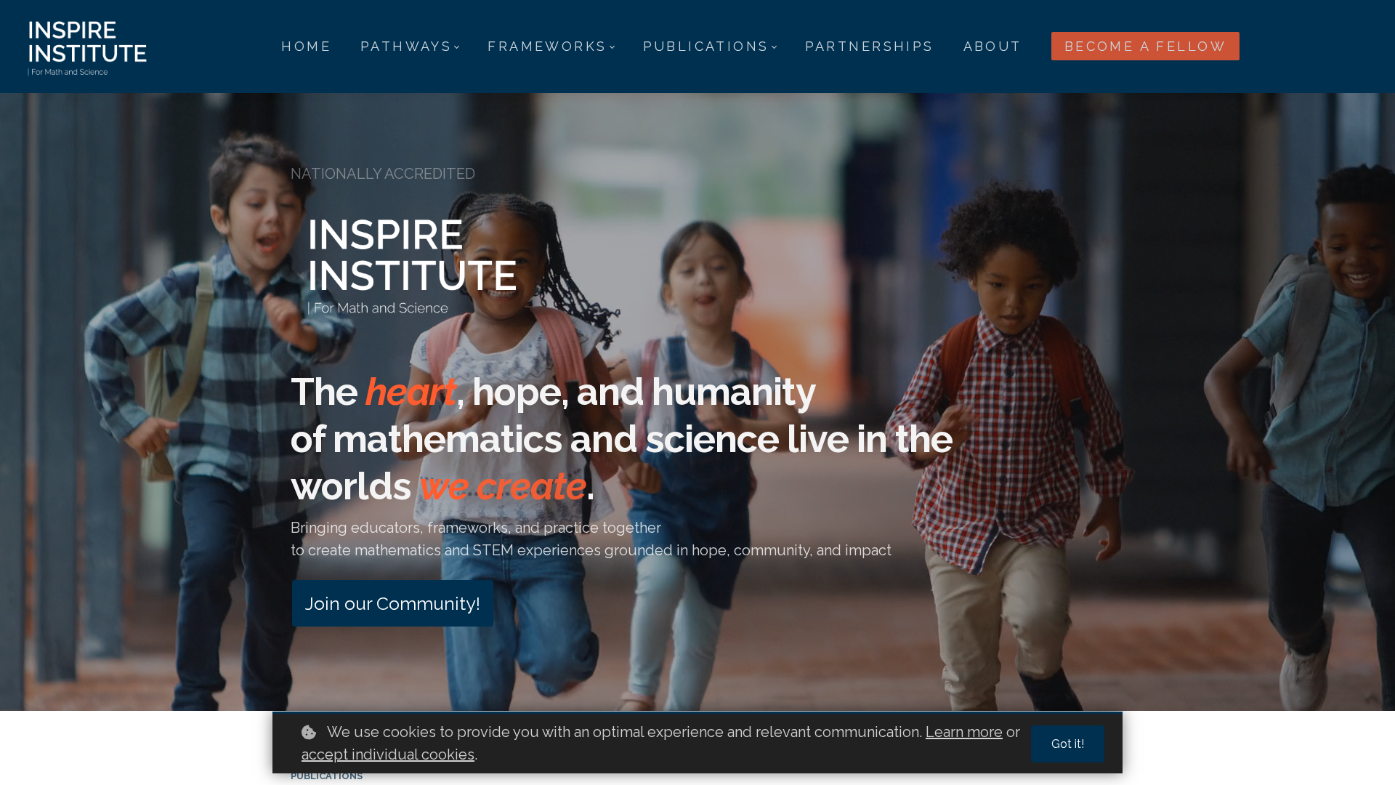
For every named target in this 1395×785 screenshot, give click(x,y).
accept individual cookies (388, 754)
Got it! (1067, 744)
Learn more (964, 732)
